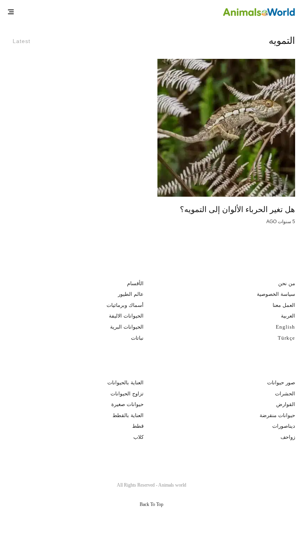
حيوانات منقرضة (277, 415)
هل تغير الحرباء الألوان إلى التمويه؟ (237, 209)
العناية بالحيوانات (125, 382)
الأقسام (135, 283)
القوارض (285, 404)
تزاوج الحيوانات (127, 394)
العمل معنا (284, 305)
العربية (288, 316)
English (285, 327)
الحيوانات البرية (127, 327)
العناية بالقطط (128, 415)
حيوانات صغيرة (127, 404)
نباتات (137, 338)
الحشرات (285, 394)
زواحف (288, 437)
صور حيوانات (281, 382)
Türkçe (286, 338)
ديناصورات (283, 426)
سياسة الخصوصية (276, 294)
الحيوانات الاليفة (126, 316)
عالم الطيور (131, 294)
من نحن (286, 283)
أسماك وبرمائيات (125, 305)
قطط (138, 426)
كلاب (138, 437)
